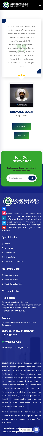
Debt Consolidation (13, 284)
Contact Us (10, 252)
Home (7, 243)
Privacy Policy (10, 257)
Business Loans (11, 275)
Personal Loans (11, 279)
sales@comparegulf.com (16, 347)
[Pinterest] (4, 227)
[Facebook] (4, 208)
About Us (9, 248)
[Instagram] (4, 213)
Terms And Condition (14, 261)
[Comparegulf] (16, 5)
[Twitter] (4, 223)
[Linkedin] (4, 218)
